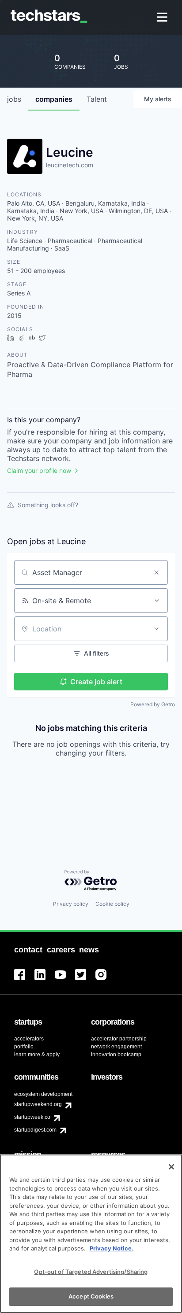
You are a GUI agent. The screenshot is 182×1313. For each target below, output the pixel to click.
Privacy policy (70, 903)
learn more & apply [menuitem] (37, 1054)
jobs (14, 99)
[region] (91, 1233)
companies (53, 99)
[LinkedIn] (44, 980)
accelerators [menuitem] (29, 1039)
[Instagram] (105, 980)
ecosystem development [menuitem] (43, 1094)
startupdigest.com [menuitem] (35, 1130)
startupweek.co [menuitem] (32, 1117)
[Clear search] (156, 572)
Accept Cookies (91, 1296)
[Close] (171, 1167)
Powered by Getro (152, 704)
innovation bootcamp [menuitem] (116, 1054)
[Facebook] (24, 980)
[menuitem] (163, 18)
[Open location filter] (156, 628)
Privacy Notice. (111, 1248)
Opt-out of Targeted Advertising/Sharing (91, 1271)
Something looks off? (48, 505)
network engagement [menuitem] (116, 1047)
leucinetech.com (69, 165)
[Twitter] (85, 980)
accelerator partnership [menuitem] (119, 1039)
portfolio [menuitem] (24, 1047)
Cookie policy (112, 903)
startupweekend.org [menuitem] (38, 1104)
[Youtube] (65, 980)
